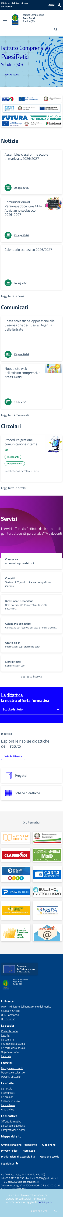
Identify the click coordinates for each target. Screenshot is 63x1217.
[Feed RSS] (17, 1163)
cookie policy (45, 1202)
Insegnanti (13, 457)
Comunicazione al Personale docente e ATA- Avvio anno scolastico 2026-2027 (23, 208)
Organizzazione (10, 1052)
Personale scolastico (13, 1072)
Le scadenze (8, 1105)
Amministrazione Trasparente (19, 1145)
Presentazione (9, 1031)
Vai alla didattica (13, 756)
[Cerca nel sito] (55, 30)
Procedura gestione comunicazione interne (21, 442)
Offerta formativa (11, 1121)
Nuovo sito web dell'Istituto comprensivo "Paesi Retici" (22, 373)
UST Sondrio (8, 1019)
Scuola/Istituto (13, 709)
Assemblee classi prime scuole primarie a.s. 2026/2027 (26, 156)
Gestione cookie (49, 1156)
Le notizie (6, 1088)
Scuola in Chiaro (10, 1011)
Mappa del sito (11, 1136)
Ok (55, 1211)
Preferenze (39, 1211)
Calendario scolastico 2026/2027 (28, 249)
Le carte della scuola (13, 1048)
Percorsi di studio (10, 1076)
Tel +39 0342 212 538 (12, 1178)
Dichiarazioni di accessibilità (18, 1156)
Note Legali (29, 1150)
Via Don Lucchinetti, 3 (12, 1174)
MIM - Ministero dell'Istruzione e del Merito (26, 1006)
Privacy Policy (9, 1150)
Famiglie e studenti (12, 1068)
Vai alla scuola (12, 74)
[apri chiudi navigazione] (5, 19)
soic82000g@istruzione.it (45, 1178)
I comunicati (8, 1093)
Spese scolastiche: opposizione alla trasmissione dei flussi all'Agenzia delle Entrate (30, 325)
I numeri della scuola (13, 1044)
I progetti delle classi (13, 1130)
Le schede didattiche (13, 1126)
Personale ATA (14, 463)
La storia (6, 1056)
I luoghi (5, 1035)
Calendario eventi (11, 1101)
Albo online (7, 1109)
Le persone (7, 1039)
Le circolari (7, 1097)
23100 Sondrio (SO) (35, 1174)
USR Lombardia (10, 1015)
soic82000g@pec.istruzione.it (23, 1182)
